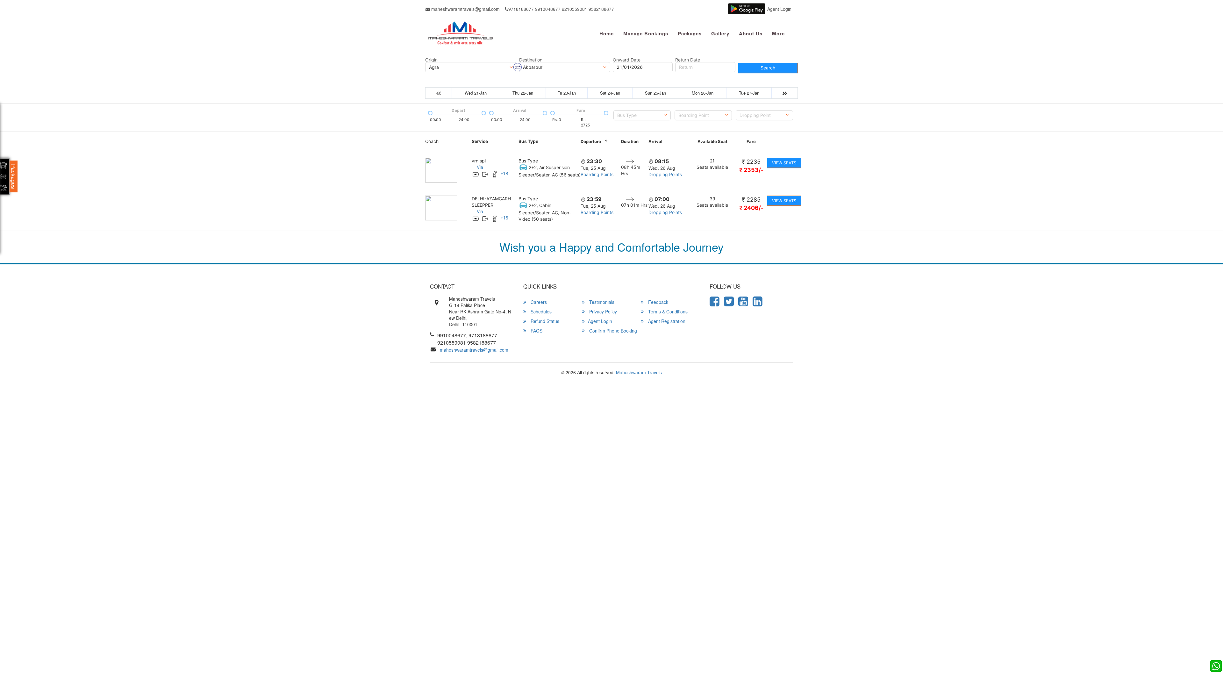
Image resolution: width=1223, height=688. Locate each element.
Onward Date (626, 60)
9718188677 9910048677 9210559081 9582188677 (561, 9)
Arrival (655, 141)
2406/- (751, 207)
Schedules (540, 311)
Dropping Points (665, 174)
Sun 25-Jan (655, 93)
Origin (431, 60)
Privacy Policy (602, 311)
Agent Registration (666, 321)
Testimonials (601, 302)
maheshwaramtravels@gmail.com (465, 9)
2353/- (751, 170)
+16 (504, 217)
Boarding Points (597, 174)
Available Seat (712, 141)
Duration (630, 141)
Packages (690, 33)
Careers (538, 302)
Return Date (687, 60)
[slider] (429, 112)
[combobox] (642, 115)
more (778, 33)
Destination (530, 60)
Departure (591, 141)
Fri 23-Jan (566, 93)
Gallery (720, 33)
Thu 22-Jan (522, 93)
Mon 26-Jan (702, 93)
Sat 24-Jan (610, 93)
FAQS (535, 330)
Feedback (657, 302)
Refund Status (544, 321)
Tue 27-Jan (749, 93)
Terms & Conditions (667, 311)
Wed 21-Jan (476, 93)
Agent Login (779, 9)
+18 (504, 173)
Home (606, 33)
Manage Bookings (645, 33)
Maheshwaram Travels (639, 372)
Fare (751, 141)
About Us (750, 33)
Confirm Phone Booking (612, 330)
